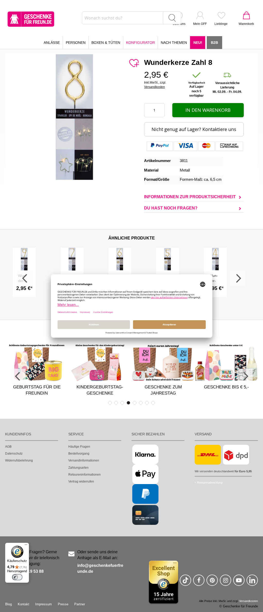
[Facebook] (198, 582)
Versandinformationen (83, 460)
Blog (8, 604)
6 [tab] (141, 403)
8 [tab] (153, 403)
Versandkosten (154, 87)
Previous (25, 278)
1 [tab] (110, 403)
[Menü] (26, 546)
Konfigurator (140, 43)
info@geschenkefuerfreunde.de (100, 568)
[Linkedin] (252, 582)
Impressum (43, 604)
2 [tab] (116, 403)
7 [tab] (147, 403)
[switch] (17, 577)
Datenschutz (14, 453)
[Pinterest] (212, 582)
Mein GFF (200, 24)
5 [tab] (134, 403)
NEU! (197, 43)
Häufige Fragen (79, 446)
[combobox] (131, 18)
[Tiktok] (185, 582)
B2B (214, 43)
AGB (8, 446)
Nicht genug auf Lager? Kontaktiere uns (194, 129)
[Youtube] (239, 582)
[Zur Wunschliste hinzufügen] (134, 63)
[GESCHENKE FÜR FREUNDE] (31, 19)
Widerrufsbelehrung (19, 460)
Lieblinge (221, 24)
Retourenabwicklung (209, 482)
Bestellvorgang (78, 453)
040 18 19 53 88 (29, 571)
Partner (79, 604)
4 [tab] (128, 403)
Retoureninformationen (84, 474)
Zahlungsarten (78, 467)
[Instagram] (225, 582)
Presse (63, 604)
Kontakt (23, 604)
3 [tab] (122, 403)
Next (238, 278)
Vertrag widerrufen (81, 481)
